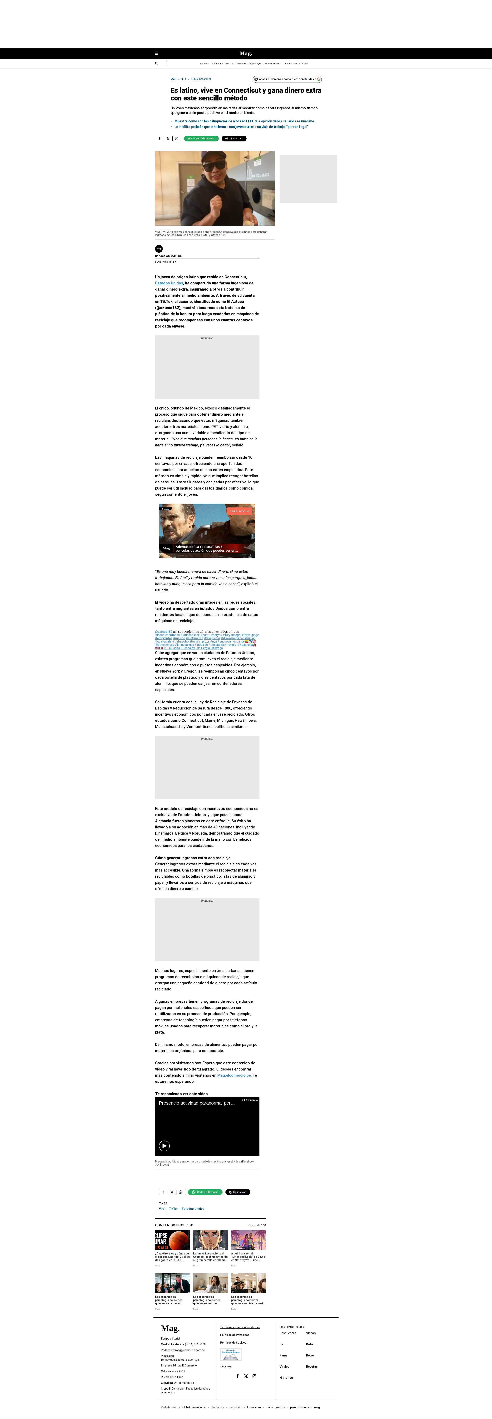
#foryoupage (231, 635)
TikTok (173, 1209)
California (216, 64)
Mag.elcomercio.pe (234, 1075)
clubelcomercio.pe (194, 1407)
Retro (310, 1355)
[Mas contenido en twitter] (246, 1376)
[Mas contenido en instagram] (254, 1376)
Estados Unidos (193, 1209)
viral (162, 1209)
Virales (284, 1366)
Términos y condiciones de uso (240, 1327)
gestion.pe (217, 1407)
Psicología (255, 64)
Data (309, 1344)
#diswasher (229, 638)
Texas (228, 64)
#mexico (179, 638)
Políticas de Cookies (233, 1342)
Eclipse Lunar (272, 64)
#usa (213, 641)
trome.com (254, 1407)
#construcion (246, 638)
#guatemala (163, 641)
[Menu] (158, 54)
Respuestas (288, 1333)
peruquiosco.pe (300, 1407)
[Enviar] (156, 64)
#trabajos (201, 645)
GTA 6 (305, 64)
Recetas (312, 1366)
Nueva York (240, 64)
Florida (203, 64)
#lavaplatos (212, 638)
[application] (207, 1126)
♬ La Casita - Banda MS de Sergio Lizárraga (193, 648)
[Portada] (170, 1335)
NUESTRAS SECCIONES (292, 1327)
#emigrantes (163, 638)
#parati (205, 635)
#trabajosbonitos (183, 641)
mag (317, 1407)
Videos (311, 1333)
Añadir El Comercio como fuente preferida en (287, 79)
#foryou (216, 635)
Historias (286, 1378)
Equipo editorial (170, 1338)
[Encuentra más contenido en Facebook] (159, 138)
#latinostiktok (190, 635)
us (281, 1344)
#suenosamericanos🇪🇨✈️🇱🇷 (237, 641)
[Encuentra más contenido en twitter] (168, 138)
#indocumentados (167, 635)
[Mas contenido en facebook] (237, 1376)
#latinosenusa (164, 645)
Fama (284, 1355)
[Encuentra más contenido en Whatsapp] (176, 138)
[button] (164, 1146)
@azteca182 (163, 631)
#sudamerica (194, 638)
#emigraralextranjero (223, 645)
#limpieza (202, 641)
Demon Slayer (290, 64)
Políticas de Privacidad (234, 1334)
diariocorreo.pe (275, 1407)
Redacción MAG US (168, 256)
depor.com (235, 1407)
